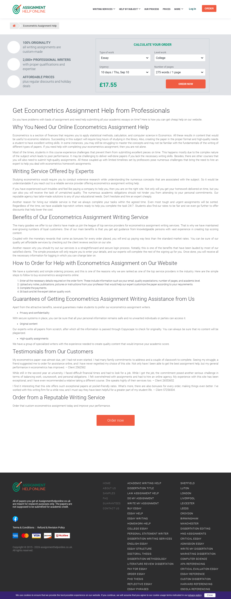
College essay (137, 528)
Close (210, 595)
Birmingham (189, 518)
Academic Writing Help (144, 483)
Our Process (151, 9)
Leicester (187, 503)
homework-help (139, 523)
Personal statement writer (148, 533)
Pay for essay (137, 568)
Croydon (186, 513)
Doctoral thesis (139, 553)
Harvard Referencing (196, 584)
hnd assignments (193, 533)
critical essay (190, 538)
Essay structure (139, 548)
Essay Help (135, 513)
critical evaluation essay (199, 568)
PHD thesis (135, 579)
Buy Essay (134, 508)
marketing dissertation (198, 553)
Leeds (184, 508)
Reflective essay (139, 584)
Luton (184, 488)
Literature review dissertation (150, 563)
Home (107, 483)
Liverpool (187, 498)
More (177, 9)
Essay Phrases (138, 589)
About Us (109, 488)
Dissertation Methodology (147, 558)
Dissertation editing (195, 528)
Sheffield (187, 483)
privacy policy (195, 595)
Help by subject (128, 9)
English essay (137, 543)
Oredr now (185, 83)
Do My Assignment (140, 498)
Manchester (189, 523)
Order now (115, 420)
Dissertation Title (140, 488)
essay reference (192, 574)
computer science (193, 558)
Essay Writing (137, 518)
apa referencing (192, 563)
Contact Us (111, 508)
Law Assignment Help (143, 493)
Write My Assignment (143, 503)
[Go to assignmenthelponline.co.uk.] (14, 25)
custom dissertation (195, 579)
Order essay (136, 574)
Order (209, 8)
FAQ (105, 498)
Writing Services (103, 9)
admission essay (192, 543)
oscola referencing (195, 589)
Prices (166, 9)
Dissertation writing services (149, 538)
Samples (109, 493)
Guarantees (112, 503)
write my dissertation (196, 548)
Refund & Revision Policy (51, 527)
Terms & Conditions (23, 527)
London (185, 493)
